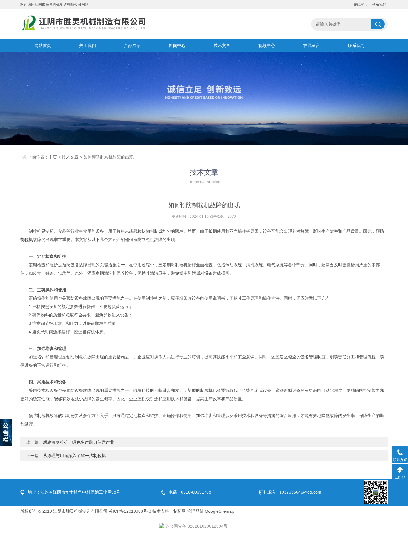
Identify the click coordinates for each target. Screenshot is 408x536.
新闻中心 (177, 45)
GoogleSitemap (219, 511)
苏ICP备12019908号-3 (130, 511)
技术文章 (222, 45)
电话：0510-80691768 (189, 492)
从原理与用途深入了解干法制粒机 (74, 455)
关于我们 (87, 45)
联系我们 (379, 4)
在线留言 (360, 4)
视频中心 (266, 45)
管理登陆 (195, 511)
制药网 (179, 511)
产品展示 (132, 45)
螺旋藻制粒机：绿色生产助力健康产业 (78, 442)
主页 (53, 157)
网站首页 (42, 45)
